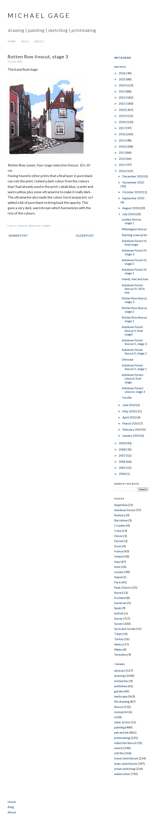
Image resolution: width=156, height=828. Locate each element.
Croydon (120, 525)
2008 (122, 449)
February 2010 (132, 429)
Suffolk (119, 613)
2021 (122, 103)
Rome (118, 592)
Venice (118, 644)
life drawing (122, 701)
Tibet (118, 634)
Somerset (120, 603)
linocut (22, 226)
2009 (122, 443)
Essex (118, 546)
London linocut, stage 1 (132, 221)
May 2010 (129, 411)
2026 (122, 73)
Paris (117, 582)
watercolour (122, 774)
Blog (25, 41)
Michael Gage (39, 15)
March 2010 (130, 423)
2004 (122, 473)
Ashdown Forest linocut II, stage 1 (134, 367)
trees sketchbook (125, 763)
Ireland (118, 556)
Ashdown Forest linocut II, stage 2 (134, 351)
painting (35, 226)
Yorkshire (120, 654)
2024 (122, 85)
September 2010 (133, 198)
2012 (122, 158)
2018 (122, 122)
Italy (117, 561)
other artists (122, 722)
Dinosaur (128, 359)
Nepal (118, 577)
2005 (122, 467)
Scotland (120, 597)
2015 (122, 140)
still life (119, 753)
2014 (122, 146)
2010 (122, 171)
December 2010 (133, 176)
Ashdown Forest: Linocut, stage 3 (133, 389)
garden (118, 691)
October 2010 (132, 192)
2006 (122, 461)
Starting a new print (134, 235)
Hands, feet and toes (135, 279)
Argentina (120, 505)
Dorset (118, 541)
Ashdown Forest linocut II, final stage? (132, 330)
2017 (122, 128)
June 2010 (129, 405)
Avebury (119, 515)
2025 (122, 79)
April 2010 (129, 417)
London (119, 572)
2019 (122, 116)
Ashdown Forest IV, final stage (134, 242)
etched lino (121, 681)
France (118, 551)
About (39, 41)
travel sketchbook (126, 758)
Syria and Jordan (124, 628)
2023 (122, 91)
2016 (122, 134)
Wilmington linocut (134, 229)
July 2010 (128, 214)
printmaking (122, 737)
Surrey (118, 618)
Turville (127, 397)
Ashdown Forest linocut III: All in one (133, 288)
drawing (119, 675)
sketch (118, 748)
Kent (117, 567)
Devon (118, 536)
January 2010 (131, 435)
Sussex (46, 226)
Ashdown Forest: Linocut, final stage (133, 378)
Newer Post (18, 235)
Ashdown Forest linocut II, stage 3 (134, 342)
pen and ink (121, 732)
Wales (118, 649)
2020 (122, 110)
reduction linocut (125, 743)
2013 (122, 152)
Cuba (117, 530)
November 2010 (133, 182)
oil (115, 717)
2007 (122, 455)
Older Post (85, 235)
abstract (119, 670)
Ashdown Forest (124, 510)
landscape (120, 696)
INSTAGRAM (122, 57)
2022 (122, 97)
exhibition (120, 686)
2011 (122, 164)
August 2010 (131, 208)
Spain (117, 608)
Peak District (122, 587)
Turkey (118, 639)
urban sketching (124, 768)
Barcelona (120, 520)
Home (12, 41)
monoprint (121, 712)
